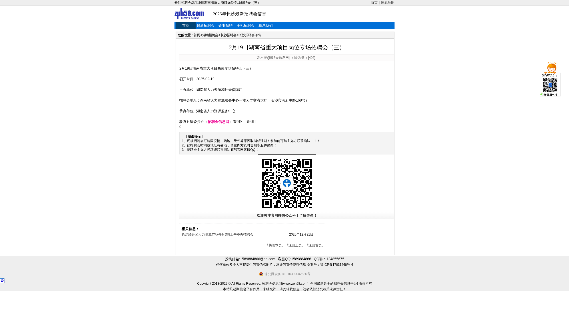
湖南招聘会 (210, 35)
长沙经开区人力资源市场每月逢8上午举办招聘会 (217, 234)
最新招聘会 (205, 25)
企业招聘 (225, 25)
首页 (374, 2)
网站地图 (388, 2)
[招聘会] (189, 13)
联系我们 (265, 25)
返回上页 (295, 245)
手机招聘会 (245, 25)
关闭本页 (275, 245)
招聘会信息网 (218, 122)
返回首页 (315, 245)
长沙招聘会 (228, 35)
